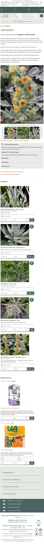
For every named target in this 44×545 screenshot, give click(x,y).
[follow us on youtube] (36, 535)
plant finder (26, 21)
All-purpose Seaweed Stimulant (10, 408)
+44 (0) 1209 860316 (21, 520)
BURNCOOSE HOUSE (14, 510)
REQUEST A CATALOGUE (15, 501)
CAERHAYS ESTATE (14, 507)
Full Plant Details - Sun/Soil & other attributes (15, 141)
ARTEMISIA (6, 26)
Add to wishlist (5, 216)
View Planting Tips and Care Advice (12, 172)
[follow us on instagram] (40, 531)
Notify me (31, 256)
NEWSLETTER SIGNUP (14, 504)
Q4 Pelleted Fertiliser (7, 450)
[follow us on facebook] (36, 531)
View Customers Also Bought (10, 174)
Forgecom (30, 533)
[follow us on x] (40, 535)
